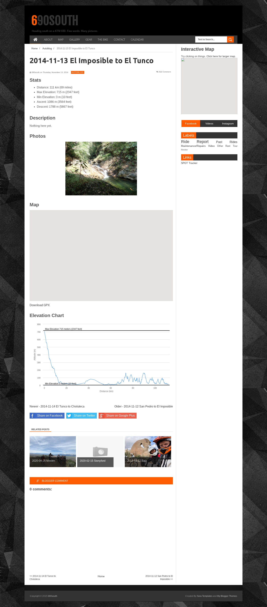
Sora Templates (204, 596)
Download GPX (40, 305)
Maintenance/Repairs (193, 145)
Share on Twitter (84, 415)
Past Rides (226, 142)
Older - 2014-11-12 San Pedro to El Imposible (143, 406)
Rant (227, 146)
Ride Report (195, 141)
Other (220, 146)
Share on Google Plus (120, 415)
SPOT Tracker (189, 163)
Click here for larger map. (221, 56)
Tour (235, 146)
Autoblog (78, 72)
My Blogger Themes (227, 596)
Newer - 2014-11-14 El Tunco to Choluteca (57, 406)
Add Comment (165, 72)
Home (101, 576)
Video (211, 145)
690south (54, 20)
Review (184, 150)
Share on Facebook (50, 415)
